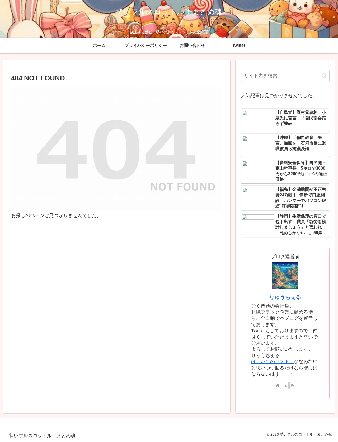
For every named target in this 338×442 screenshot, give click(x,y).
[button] (324, 76)
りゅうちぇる (285, 297)
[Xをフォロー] (285, 385)
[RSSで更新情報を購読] (292, 385)
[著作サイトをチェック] (277, 385)
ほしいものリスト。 (272, 361)
